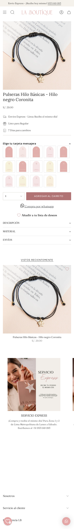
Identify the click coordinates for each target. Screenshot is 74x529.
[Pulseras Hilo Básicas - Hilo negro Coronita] (37, 299)
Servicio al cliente (14, 508)
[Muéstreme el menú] (4, 12)
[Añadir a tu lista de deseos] (67, 269)
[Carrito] (69, 12)
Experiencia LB (12, 520)
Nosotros (9, 496)
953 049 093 (50, 3)
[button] (37, 223)
